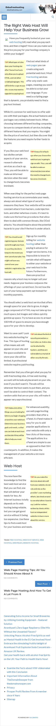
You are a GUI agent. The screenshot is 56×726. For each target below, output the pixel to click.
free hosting (32, 76)
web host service (31, 540)
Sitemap (11, 699)
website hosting (31, 543)
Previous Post (15, 562)
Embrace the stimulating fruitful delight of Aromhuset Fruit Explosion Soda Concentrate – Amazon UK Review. (28, 647)
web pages (31, 65)
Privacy (11, 687)
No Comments (10, 578)
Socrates (33, 717)
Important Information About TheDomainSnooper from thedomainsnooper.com (22, 679)
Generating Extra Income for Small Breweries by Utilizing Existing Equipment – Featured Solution (27, 619)
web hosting (15, 42)
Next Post (42, 584)
